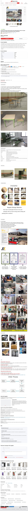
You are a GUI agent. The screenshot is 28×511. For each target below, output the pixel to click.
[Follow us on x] (23, 506)
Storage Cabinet (13, 417)
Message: (3, 451)
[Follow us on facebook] (22, 506)
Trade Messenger (11, 506)
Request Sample (12, 40)
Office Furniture (6, 417)
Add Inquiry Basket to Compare (14, 26)
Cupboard (8, 485)
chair (7, 484)
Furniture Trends (3, 503)
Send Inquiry (7, 38)
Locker (16, 417)
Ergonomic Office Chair (3, 495)
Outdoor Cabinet (2, 484)
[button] (2, 3)
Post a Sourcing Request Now (19, 457)
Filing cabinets (15, 484)
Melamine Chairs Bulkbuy (8, 503)
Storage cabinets (16, 485)
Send (5, 457)
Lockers (21, 484)
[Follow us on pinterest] (26, 506)
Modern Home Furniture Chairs (12, 500)
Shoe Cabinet (18, 417)
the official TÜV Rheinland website (20, 397)
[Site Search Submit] (18, 3)
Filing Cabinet (9, 417)
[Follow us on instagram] (24, 506)
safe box (1, 485)
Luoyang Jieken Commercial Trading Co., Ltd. (7, 32)
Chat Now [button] (21, 38)
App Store (2, 506)
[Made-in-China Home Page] (14, 1)
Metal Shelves (22, 417)
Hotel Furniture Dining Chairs (20, 500)
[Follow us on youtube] (25, 506)
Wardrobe (22, 485)
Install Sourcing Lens (4, 507)
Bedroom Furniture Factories (4, 500)
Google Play (6, 506)
